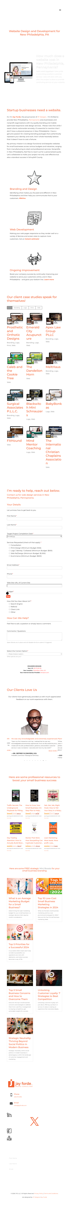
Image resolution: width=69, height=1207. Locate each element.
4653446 (52, 813)
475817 (33, 813)
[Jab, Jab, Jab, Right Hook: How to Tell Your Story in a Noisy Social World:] (53, 796)
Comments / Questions (16, 631)
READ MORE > (6, 751)
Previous (5, 734)
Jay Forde (44, 1197)
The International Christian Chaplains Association (53, 452)
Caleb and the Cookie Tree (14, 372)
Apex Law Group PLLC (53, 331)
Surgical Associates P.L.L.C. (15, 407)
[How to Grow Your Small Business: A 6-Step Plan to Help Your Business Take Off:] (34, 796)
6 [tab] (38, 760)
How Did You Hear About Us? (19, 601)
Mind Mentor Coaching (33, 444)
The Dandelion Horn (34, 370)
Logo (25, 308)
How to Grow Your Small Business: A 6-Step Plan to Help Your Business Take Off (34, 810)
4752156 (33, 846)
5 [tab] (35, 760)
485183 (14, 813)
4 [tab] (32, 760)
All (9, 308)
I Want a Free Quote (18, 247)
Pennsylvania (34, 120)
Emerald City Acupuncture (34, 332)
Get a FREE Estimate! (47, 89)
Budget (10, 592)
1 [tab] (24, 760)
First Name (12, 516)
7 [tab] (40, 760)
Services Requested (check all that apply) (24, 542)
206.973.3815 (18, 1097)
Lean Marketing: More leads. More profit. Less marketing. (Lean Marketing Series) (51, 843)
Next (63, 734)
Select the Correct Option (17, 651)
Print (32, 308)
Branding (17, 308)
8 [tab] (43, 760)
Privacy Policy (38, 1193)
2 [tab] (27, 760)
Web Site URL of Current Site (18, 583)
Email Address (13, 565)
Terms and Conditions (51, 1193)
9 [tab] (46, 760)
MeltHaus (53, 367)
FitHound (14, 440)
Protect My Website (18, 287)
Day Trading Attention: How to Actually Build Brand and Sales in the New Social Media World (15, 843)
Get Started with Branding (21, 206)
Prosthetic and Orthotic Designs (15, 332)
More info (9, 818)
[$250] (7, 593)
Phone (10, 574)
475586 (52, 846)
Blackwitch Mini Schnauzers (34, 409)
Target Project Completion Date (20, 534)
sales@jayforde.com (20, 1105)
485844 (15, 846)
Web (38, 308)
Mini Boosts (45, 869)
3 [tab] (30, 760)
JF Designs (42, 117)
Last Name (11, 525)
